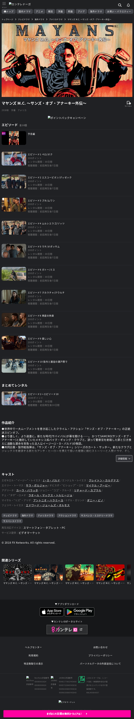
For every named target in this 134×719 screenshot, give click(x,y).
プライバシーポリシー (100, 655)
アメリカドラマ (45, 515)
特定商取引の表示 (33, 663)
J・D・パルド (51, 480)
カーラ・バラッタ (27, 490)
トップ (10, 11)
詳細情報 (122, 458)
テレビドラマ (10, 515)
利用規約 (33, 655)
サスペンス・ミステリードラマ (96, 515)
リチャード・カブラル (87, 490)
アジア (81, 11)
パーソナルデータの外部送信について (100, 663)
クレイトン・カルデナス (104, 480)
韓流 (50, 11)
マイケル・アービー (98, 485)
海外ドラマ (96, 11)
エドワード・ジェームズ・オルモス (48, 505)
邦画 (70, 11)
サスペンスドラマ (12, 521)
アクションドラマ (67, 515)
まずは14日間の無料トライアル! (66, 713)
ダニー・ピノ (95, 500)
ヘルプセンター (33, 647)
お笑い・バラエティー (119, 11)
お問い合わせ (100, 647)
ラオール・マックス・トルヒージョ (50, 495)
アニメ (39, 11)
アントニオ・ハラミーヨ (48, 500)
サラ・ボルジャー (37, 485)
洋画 (60, 11)
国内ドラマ (25, 11)
